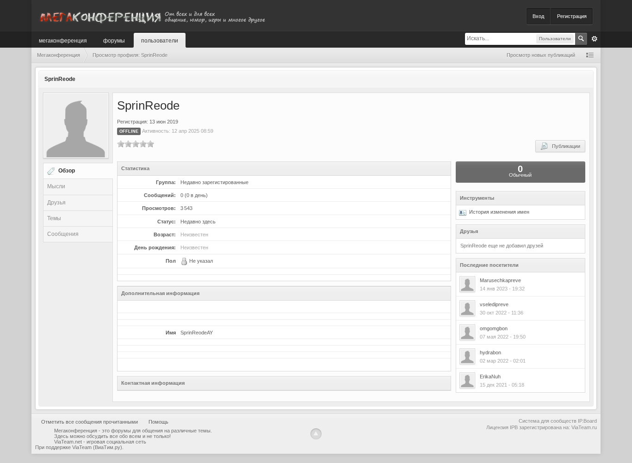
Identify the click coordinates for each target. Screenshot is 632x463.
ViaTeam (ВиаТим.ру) (97, 447)
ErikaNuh (490, 376)
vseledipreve (494, 304)
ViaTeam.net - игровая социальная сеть (100, 441)
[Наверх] (316, 433)
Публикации (564, 146)
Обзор (66, 170)
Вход (538, 16)
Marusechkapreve (500, 280)
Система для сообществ (547, 421)
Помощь (158, 422)
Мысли (56, 186)
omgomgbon (494, 328)
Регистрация (572, 16)
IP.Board (587, 421)
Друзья (56, 202)
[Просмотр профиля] (467, 284)
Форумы (114, 40)
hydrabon (490, 352)
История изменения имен (497, 212)
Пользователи (159, 40)
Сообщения (63, 234)
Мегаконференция (63, 40)
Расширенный (595, 39)
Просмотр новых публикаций (541, 55)
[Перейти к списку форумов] (151, 15)
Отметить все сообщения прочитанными (89, 422)
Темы (54, 218)
